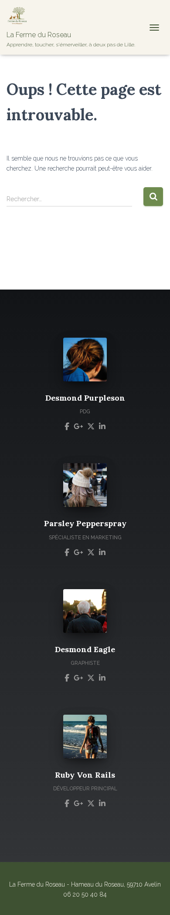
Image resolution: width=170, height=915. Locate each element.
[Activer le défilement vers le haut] (153, 897)
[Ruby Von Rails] (67, 803)
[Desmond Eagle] (67, 677)
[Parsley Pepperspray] (67, 551)
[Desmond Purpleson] (67, 426)
